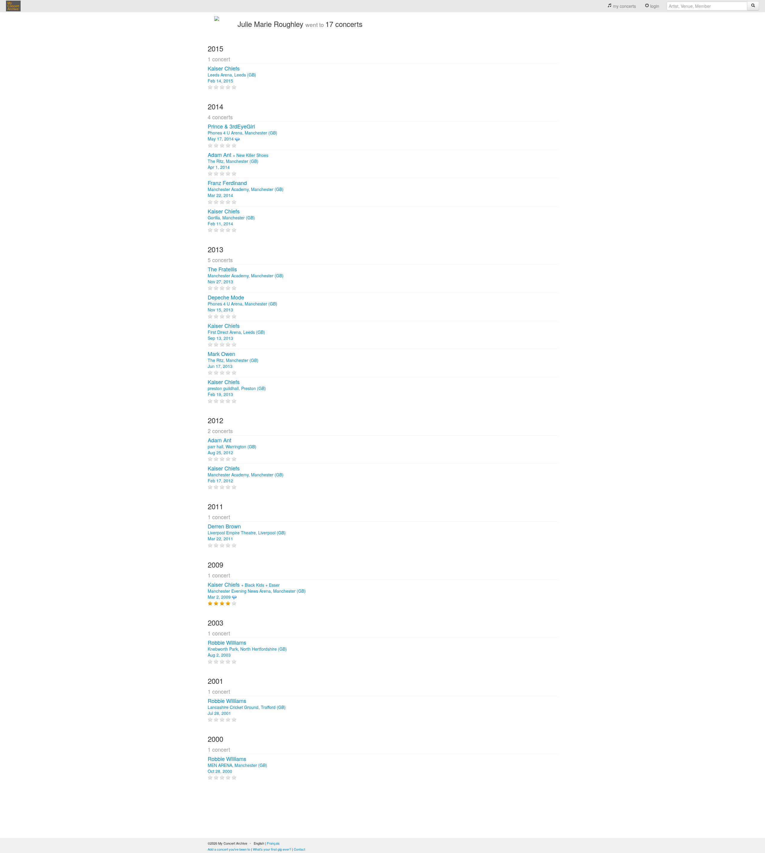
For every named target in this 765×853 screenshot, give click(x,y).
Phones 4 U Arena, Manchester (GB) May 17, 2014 (242, 133)
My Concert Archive (13, 6)
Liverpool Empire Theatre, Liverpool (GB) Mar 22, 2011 (247, 533)
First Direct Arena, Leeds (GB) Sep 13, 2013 (236, 332)
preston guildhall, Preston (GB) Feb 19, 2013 (237, 388)
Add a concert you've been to (229, 849)
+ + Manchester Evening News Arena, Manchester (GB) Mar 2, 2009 (257, 591)
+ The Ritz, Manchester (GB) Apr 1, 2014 (238, 161)
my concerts (624, 6)
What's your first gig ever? (272, 849)
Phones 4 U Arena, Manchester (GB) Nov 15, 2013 (242, 304)
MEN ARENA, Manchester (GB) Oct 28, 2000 (237, 765)
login (654, 6)
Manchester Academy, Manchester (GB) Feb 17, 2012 (246, 475)
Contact (299, 849)
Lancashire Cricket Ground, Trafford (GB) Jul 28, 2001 (247, 707)
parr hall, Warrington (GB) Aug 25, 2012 (232, 446)
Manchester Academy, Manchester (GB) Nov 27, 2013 (246, 276)
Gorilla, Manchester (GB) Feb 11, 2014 (231, 218)
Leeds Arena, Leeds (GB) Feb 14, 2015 (232, 75)
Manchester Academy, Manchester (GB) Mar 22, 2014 (246, 189)
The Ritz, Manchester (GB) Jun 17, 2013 (233, 360)
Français (273, 843)
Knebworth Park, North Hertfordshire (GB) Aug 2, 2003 (247, 649)
